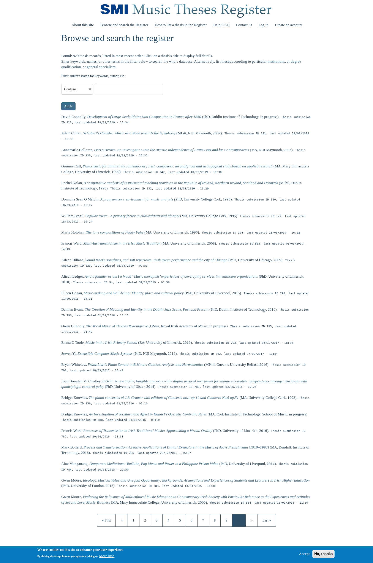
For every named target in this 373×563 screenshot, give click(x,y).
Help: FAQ (221, 25)
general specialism (101, 67)
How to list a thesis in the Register (181, 25)
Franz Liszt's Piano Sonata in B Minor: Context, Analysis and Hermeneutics (145, 365)
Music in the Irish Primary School (111, 342)
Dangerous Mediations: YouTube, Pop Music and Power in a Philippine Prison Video (153, 464)
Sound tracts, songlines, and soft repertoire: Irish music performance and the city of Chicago (156, 260)
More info (106, 556)
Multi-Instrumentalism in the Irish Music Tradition (122, 243)
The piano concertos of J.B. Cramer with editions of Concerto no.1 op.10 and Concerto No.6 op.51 (164, 398)
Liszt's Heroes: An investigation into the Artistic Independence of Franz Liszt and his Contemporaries (171, 150)
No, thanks (323, 554)
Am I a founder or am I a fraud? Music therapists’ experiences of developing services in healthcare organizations (171, 276)
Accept (304, 554)
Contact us (244, 25)
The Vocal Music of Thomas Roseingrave (117, 326)
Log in (264, 25)
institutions (276, 61)
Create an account (288, 25)
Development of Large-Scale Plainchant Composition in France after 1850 (144, 117)
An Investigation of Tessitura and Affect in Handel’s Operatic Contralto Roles (148, 414)
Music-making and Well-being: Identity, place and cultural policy (134, 293)
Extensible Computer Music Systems (105, 353)
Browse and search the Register (124, 25)
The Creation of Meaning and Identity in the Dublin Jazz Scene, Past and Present (147, 309)
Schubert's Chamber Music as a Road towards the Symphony (129, 133)
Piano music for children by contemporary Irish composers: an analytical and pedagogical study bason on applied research (178, 166)
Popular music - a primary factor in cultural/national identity (132, 216)
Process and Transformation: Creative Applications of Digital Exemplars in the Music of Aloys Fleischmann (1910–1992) (176, 447)
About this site (83, 25)
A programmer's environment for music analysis (136, 199)
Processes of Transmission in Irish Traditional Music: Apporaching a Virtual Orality (147, 431)
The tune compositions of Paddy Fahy (115, 232)
